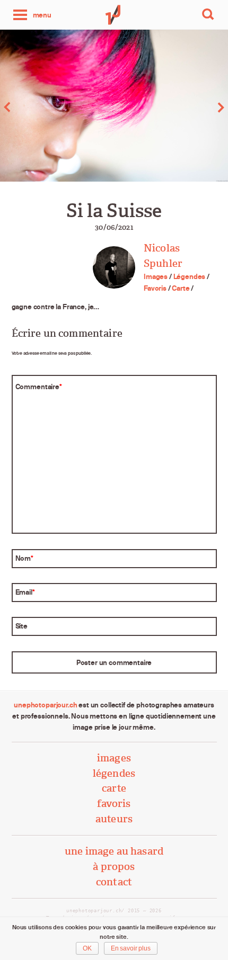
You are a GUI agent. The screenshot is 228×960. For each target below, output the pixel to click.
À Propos (114, 866)
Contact (114, 882)
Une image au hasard (114, 851)
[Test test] (171, 107)
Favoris (155, 288)
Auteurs (114, 819)
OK (87, 948)
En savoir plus (131, 948)
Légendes (189, 276)
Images (156, 276)
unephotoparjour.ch (45, 705)
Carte (180, 288)
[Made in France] (57, 107)
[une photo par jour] (114, 15)
